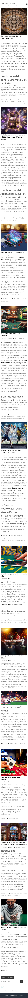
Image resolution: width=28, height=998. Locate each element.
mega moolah (9, 218)
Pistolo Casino (4, 164)
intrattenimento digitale (15, 101)
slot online (11, 300)
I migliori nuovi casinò (9, 3)
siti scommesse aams (5, 624)
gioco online (19, 535)
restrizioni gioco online (21, 622)
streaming (8, 542)
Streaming (4, 535)
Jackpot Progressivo (6, 217)
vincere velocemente (12, 745)
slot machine (6, 300)
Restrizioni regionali (6, 619)
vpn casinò (21, 418)
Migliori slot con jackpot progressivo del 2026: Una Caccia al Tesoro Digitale (13, 137)
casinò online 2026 (16, 99)
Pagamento (5, 970)
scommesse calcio (17, 538)
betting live (13, 535)
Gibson (11, 41)
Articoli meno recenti (7, 977)
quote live (10, 538)
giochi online (19, 893)
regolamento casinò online (9, 622)
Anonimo (4, 415)
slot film (12, 103)
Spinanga (19, 56)
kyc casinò (19, 416)
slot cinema (7, 103)
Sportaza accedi (8, 664)
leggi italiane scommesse (12, 620)
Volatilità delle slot (6, 298)
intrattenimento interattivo (7, 537)
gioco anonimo (12, 416)
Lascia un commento (20, 41)
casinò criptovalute (22, 415)
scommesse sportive (16, 540)
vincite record (10, 220)
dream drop (17, 217)
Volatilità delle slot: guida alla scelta (13, 252)
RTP (1, 300)
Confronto (4, 893)
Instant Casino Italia (6, 799)
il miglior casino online (20, 934)
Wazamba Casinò (5, 301)
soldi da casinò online (20, 743)
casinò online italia (5, 416)
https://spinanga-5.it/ (5, 101)
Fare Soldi (4, 743)
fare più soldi (13, 743)
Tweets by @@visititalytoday (8, 990)
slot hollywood (17, 103)
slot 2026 (22, 218)
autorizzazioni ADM (19, 619)
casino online (13, 893)
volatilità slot (23, 300)
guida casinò (24, 298)
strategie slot (3, 220)
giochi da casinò (17, 298)
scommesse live (7, 540)
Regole (3, 818)
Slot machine (5, 99)
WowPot (15, 220)
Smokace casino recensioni (12, 418)
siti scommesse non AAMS (18, 886)
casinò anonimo (13, 415)
